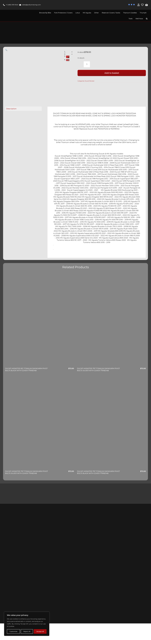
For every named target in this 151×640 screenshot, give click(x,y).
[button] (146, 19)
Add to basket (111, 73)
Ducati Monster (89, 81)
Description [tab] (11, 109)
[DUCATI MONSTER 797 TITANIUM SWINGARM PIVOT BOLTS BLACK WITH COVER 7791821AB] (111, 422)
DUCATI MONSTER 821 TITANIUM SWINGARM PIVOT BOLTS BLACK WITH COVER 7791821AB (26, 369)
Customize (13, 631)
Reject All (26, 631)
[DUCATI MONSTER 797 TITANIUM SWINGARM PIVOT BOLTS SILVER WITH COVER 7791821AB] (111, 319)
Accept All (40, 631)
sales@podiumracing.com (31, 5)
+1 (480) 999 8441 (12, 5)
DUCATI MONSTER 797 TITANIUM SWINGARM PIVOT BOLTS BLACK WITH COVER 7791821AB (98, 472)
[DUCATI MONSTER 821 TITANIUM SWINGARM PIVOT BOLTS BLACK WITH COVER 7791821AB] (39, 319)
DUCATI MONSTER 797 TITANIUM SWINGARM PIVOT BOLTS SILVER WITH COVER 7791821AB (98, 369)
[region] (26, 624)
